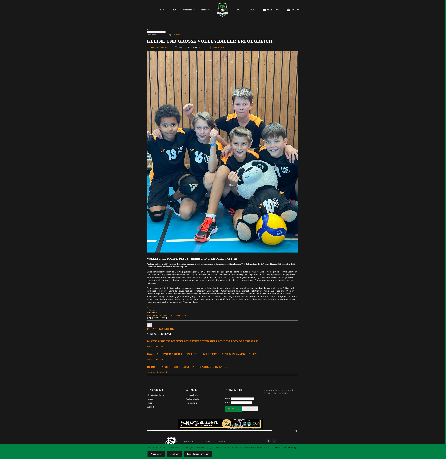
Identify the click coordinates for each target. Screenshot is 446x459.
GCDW (184, 315)
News (174, 9)
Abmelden (250, 409)
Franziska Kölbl (160, 328)
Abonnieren (233, 409)
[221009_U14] (222, 151)
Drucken (176, 34)
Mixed (149, 403)
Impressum (188, 441)
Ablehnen (174, 454)
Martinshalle (191, 403)
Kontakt (223, 441)
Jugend (155, 315)
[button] (296, 430)
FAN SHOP (295, 9)
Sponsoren (206, 9)
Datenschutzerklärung (285, 447)
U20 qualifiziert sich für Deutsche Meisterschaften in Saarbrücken (202, 354)
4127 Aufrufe (218, 47)
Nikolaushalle (192, 395)
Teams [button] (237, 9)
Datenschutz (206, 441)
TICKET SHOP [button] (273, 9)
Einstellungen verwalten (198, 454)
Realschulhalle (192, 399)
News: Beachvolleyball (157, 372)
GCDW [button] (252, 9)
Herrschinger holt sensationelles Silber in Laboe (188, 367)
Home (163, 9)
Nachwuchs (164, 315)
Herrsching (175, 315)
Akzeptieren (156, 454)
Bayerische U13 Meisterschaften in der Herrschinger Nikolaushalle (202, 341)
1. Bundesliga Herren (156, 395)
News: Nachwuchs (158, 47)
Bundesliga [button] (187, 9)
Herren (150, 399)
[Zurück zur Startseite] (222, 10)
